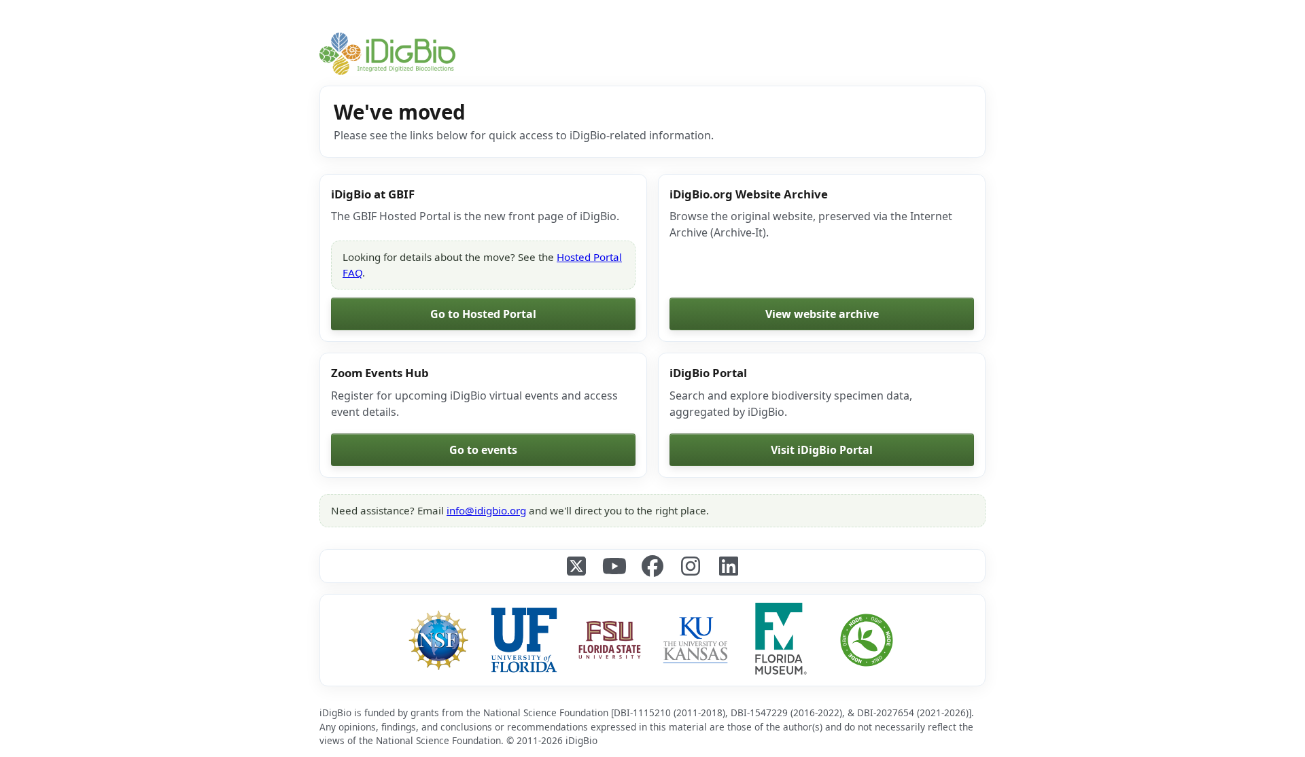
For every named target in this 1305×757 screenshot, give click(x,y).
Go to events (483, 449)
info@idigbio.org (486, 510)
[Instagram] (690, 566)
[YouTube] (614, 566)
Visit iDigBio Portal (822, 449)
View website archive (822, 313)
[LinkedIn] (728, 566)
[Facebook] (652, 566)
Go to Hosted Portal (483, 313)
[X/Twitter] (576, 566)
